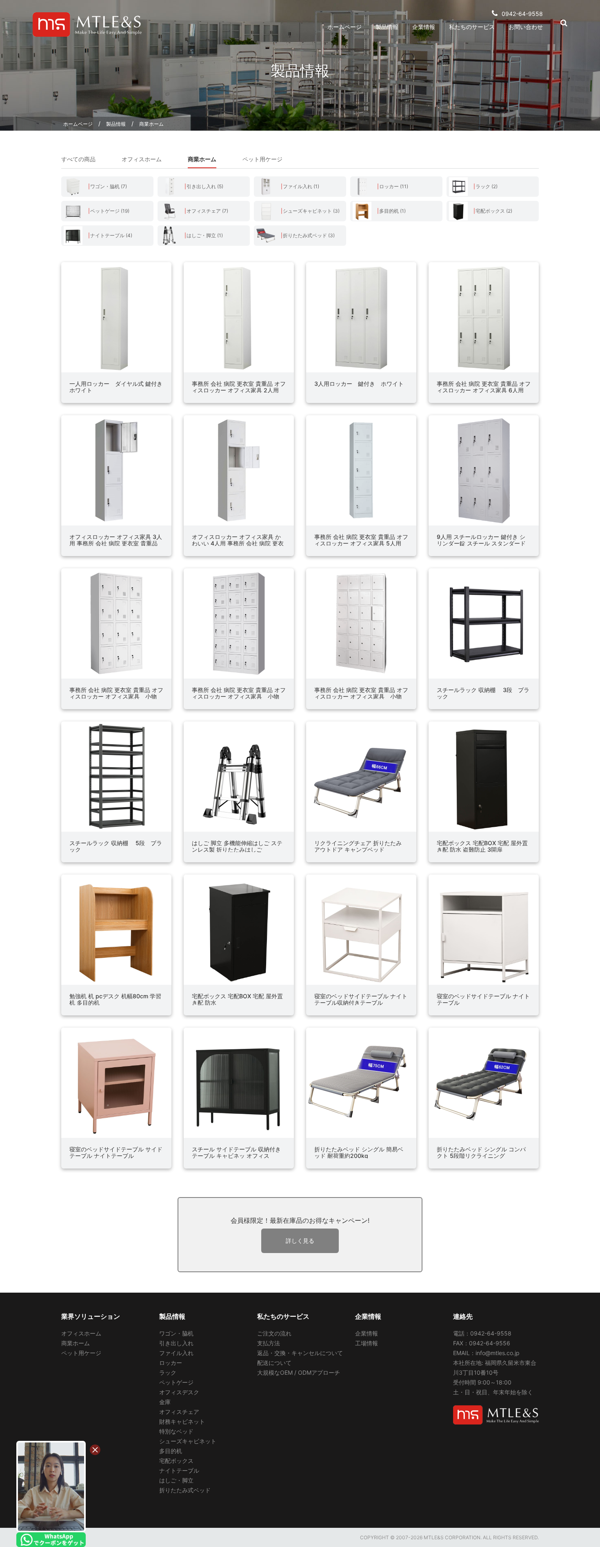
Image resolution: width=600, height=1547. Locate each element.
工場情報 (366, 1343)
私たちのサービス (472, 26)
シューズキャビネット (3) (311, 211)
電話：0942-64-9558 (482, 1333)
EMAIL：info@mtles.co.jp (486, 1352)
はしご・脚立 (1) (205, 235)
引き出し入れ (176, 1343)
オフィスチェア (179, 1411)
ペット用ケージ (262, 159)
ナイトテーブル (179, 1470)
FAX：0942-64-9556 (481, 1343)
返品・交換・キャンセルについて (300, 1352)
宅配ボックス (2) (494, 211)
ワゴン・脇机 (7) (108, 186)
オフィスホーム (142, 159)
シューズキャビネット (187, 1441)
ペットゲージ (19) (109, 211)
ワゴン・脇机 (176, 1333)
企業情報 (423, 26)
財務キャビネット (182, 1421)
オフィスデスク (179, 1392)
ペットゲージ (176, 1382)
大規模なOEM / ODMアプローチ (298, 1372)
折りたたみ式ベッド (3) (309, 235)
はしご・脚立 (176, 1480)
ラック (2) (487, 186)
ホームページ (344, 26)
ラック (167, 1372)
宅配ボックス (176, 1460)
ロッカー (170, 1362)
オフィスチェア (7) (207, 211)
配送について (274, 1362)
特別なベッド (176, 1431)
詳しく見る (300, 1240)
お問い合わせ (526, 26)
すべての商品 (78, 159)
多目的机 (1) (392, 211)
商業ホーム (151, 124)
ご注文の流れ (274, 1333)
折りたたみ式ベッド (185, 1490)
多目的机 (170, 1450)
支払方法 (268, 1343)
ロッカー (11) (393, 186)
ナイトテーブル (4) (111, 235)
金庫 (165, 1401)
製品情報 (387, 26)
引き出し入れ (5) (205, 186)
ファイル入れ (176, 1352)
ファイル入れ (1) (301, 186)
